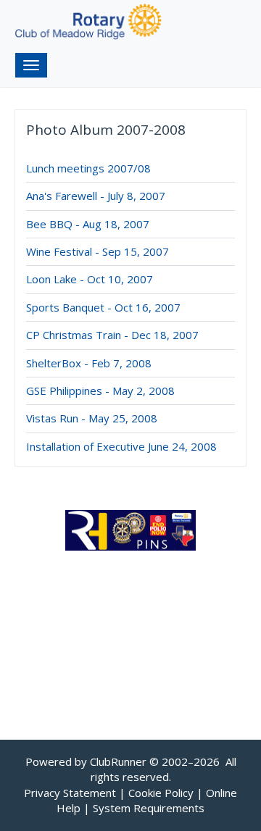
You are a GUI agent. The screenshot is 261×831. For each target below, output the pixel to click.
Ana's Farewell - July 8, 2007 (95, 195)
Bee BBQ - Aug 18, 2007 (87, 224)
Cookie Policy (161, 792)
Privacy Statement (70, 792)
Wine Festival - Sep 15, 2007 (97, 251)
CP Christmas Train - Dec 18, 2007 (112, 334)
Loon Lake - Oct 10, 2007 (89, 279)
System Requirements (148, 808)
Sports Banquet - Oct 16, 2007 (103, 307)
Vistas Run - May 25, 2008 (91, 418)
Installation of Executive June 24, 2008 (121, 446)
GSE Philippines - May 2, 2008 (100, 390)
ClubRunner (118, 761)
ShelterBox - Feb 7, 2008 (89, 363)
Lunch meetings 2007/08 (88, 168)
